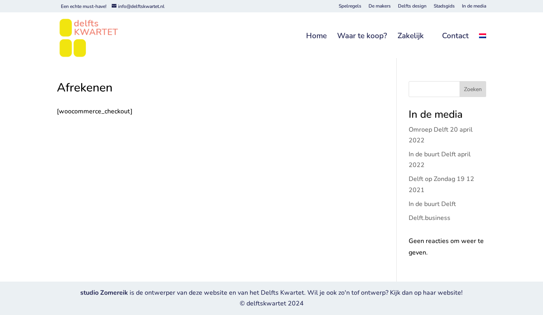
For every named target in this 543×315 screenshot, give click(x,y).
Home (316, 36)
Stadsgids (444, 6)
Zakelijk (411, 36)
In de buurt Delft (432, 204)
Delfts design (412, 6)
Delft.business (429, 218)
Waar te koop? (362, 36)
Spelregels (350, 6)
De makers (379, 6)
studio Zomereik (105, 292)
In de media (474, 6)
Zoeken (473, 89)
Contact (455, 36)
